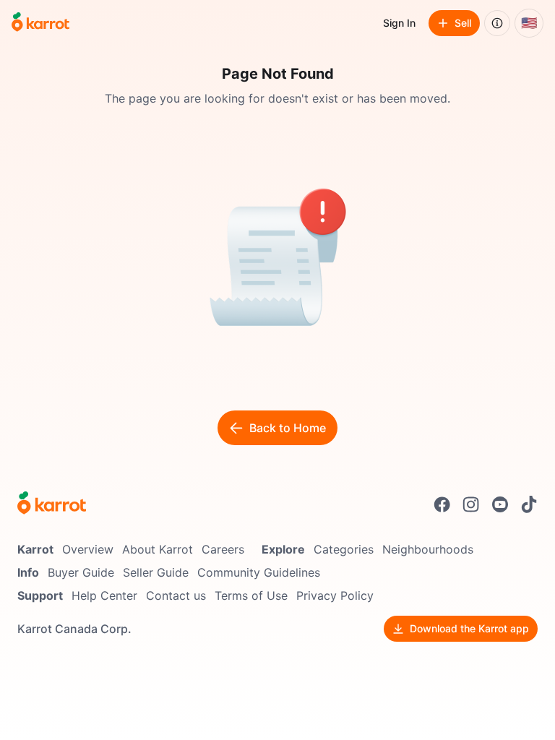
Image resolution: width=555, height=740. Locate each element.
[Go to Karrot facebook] (442, 504)
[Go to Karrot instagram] (471, 504)
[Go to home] (40, 23)
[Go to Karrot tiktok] (529, 504)
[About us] (497, 23)
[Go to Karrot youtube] (500, 504)
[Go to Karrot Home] (51, 504)
